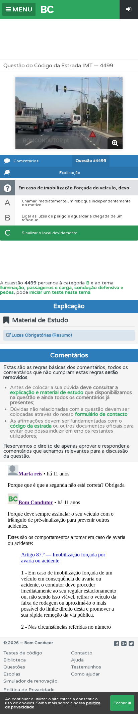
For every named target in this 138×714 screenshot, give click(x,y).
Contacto (81, 653)
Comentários (26, 161)
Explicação (69, 172)
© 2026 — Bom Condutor (28, 643)
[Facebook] (116, 643)
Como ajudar (85, 674)
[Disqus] (69, 545)
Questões (14, 667)
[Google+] (123, 643)
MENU (21, 9)
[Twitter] (131, 643)
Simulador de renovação (30, 681)
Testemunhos (86, 667)
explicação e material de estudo (46, 392)
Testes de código (22, 653)
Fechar (121, 703)
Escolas (11, 674)
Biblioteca (14, 660)
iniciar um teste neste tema (59, 292)
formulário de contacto (101, 414)
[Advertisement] (69, 39)
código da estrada (31, 426)
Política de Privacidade (29, 690)
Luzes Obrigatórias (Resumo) (41, 335)
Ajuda (77, 660)
